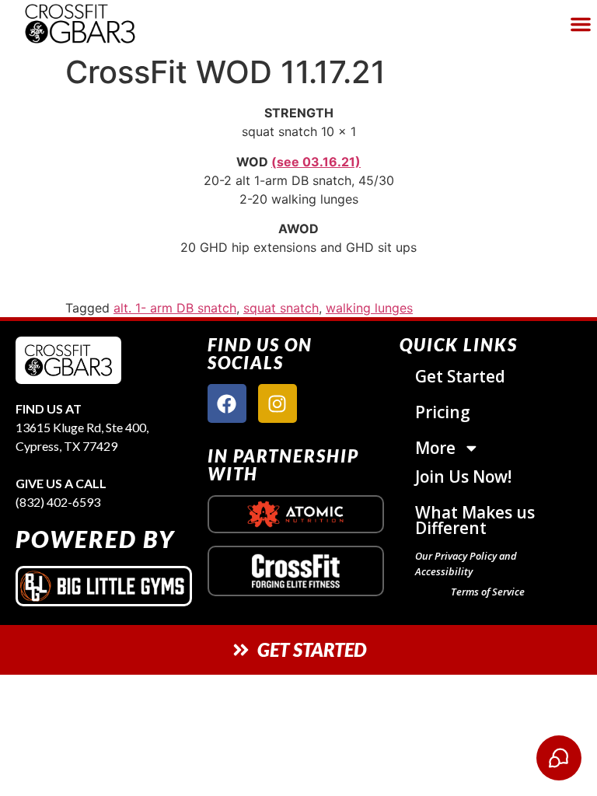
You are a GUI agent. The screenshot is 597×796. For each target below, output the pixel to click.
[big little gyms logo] (103, 586)
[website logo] (104, 24)
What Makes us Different (475, 520)
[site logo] (68, 360)
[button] (580, 24)
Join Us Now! (463, 476)
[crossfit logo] (295, 570)
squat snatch (281, 308)
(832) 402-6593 (58, 501)
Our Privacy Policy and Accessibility (466, 563)
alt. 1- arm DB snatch (174, 308)
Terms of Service (488, 592)
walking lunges (369, 308)
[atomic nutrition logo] (295, 514)
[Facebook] (227, 403)
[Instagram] (277, 403)
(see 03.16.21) (316, 161)
